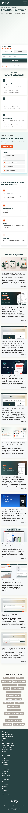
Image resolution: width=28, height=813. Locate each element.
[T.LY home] (5, 3)
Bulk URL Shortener (8, 743)
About (4, 782)
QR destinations (10, 159)
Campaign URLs (10, 155)
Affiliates (5, 784)
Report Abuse (6, 775)
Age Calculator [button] (19, 702)
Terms (21, 64)
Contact (5, 788)
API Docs (5, 762)
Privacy (5, 790)
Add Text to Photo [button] (8, 702)
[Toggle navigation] (25, 2)
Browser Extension (8, 734)
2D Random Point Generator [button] (14, 692)
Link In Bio (5, 752)
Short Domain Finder (8, 745)
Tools (4, 773)
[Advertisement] (14, 29)
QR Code (21, 51)
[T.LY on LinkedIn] (19, 809)
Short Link (9, 51)
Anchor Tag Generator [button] (13, 706)
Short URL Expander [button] (9, 677)
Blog (4, 767)
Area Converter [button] (14, 717)
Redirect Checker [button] (6, 681)
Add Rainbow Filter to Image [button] (14, 699)
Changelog (6, 769)
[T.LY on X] (8, 809)
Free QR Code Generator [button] (19, 681)
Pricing (4, 758)
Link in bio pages (10, 170)
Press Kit (5, 771)
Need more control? (6, 48)
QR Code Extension (8, 736)
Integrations (5, 764)
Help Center (6, 760)
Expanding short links (11, 162)
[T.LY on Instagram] (15, 809)
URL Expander (6, 741)
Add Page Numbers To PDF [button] (13, 695)
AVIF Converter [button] (7, 724)
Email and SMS (10, 166)
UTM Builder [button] (22, 685)
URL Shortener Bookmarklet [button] (9, 685)
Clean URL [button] (6, 688)
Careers (5, 786)
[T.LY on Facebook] (12, 809)
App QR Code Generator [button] (14, 710)
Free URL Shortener (8, 749)
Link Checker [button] (20, 677)
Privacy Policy (5, 66)
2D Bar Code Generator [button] (17, 688)
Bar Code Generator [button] (19, 724)
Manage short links (7, 146)
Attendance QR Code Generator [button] (14, 720)
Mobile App (5, 738)
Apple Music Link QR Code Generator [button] (14, 713)
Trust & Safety (6, 795)
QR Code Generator (8, 747)
